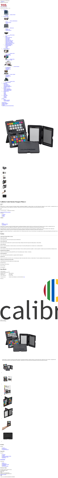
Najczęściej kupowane (5, 449)
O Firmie (3, 455)
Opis (3, 223)
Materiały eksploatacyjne (8, 44)
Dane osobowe (4, 463)
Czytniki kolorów (8, 67)
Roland (7, 23)
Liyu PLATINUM (8, 22)
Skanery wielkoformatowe (8, 89)
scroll (1, 475)
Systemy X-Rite (12, 81)
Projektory (5, 97)
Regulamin (3, 454)
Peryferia (4, 87)
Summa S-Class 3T (8, 30)
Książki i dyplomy (12, 14)
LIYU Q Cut (8, 35)
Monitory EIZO (12, 53)
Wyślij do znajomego (5, 212)
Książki (7, 15)
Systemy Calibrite (12, 74)
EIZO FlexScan (8, 54)
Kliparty (5, 94)
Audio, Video (5, 95)
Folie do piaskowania (9, 37)
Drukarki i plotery (5, 16)
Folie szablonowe (8, 39)
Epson (7, 21)
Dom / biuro (5, 83)
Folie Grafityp (8, 38)
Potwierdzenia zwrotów (5, 464)
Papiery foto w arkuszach (9, 40)
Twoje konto (2, 459)
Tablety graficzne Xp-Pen (7, 90)
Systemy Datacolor (15, 66)
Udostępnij (3, 214)
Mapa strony (4, 457)
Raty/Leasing (4, 224)
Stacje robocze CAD (7, 85)
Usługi (4, 99)
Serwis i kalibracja (6, 100)
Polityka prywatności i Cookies (6, 456)
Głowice (7, 46)
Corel (5, 92)
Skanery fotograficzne (7, 88)
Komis (3, 98)
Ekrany (5, 96)
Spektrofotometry (8, 82)
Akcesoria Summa (8, 45)
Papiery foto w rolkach (9, 41)
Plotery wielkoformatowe (13, 20)
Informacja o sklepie (3, 474)
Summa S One (8, 29)
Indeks (1, 320)
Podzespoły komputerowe (7, 86)
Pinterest (3, 216)
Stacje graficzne (6, 84)
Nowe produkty (4, 448)
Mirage (5, 93)
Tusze (6, 47)
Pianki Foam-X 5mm (9, 43)
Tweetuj (3, 215)
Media (5, 36)
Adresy (3, 462)
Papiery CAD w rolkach (9, 42)
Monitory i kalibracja (6, 48)
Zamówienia (4, 465)
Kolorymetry (7, 75)
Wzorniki (7, 69)
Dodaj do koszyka (3, 210)
